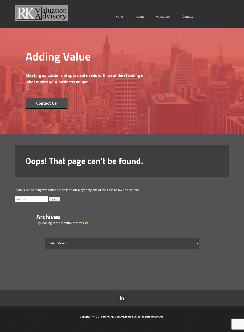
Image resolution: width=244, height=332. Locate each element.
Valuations (163, 17)
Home (120, 17)
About (140, 17)
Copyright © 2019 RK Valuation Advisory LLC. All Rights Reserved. (122, 316)
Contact (188, 17)
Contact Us (46, 103)
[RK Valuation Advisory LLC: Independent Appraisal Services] (41, 19)
